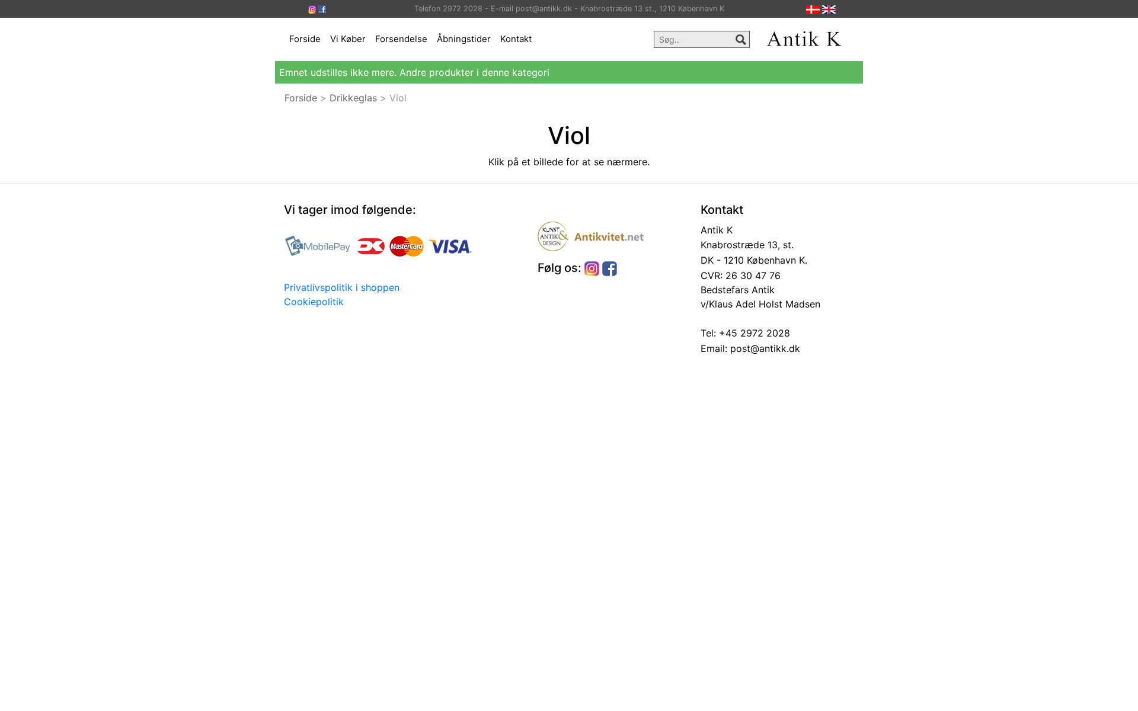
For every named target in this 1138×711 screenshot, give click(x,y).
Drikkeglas (353, 98)
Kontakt (516, 38)
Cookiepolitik (314, 302)
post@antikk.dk (763, 348)
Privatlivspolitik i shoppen (341, 287)
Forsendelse (401, 38)
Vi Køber (348, 38)
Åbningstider (464, 38)
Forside (305, 38)
